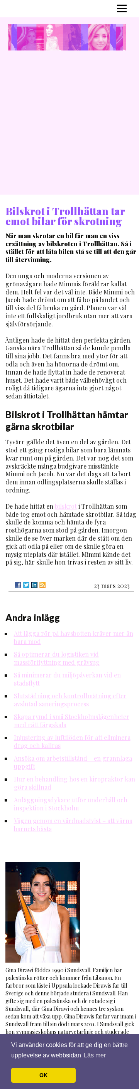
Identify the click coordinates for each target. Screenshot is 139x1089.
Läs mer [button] (95, 1055)
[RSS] (42, 585)
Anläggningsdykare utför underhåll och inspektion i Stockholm (70, 804)
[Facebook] (18, 585)
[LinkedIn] (34, 585)
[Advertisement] (69, 125)
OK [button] (43, 1075)
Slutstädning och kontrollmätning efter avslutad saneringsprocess (70, 700)
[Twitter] (26, 585)
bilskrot (66, 506)
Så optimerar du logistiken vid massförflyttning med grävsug (57, 658)
